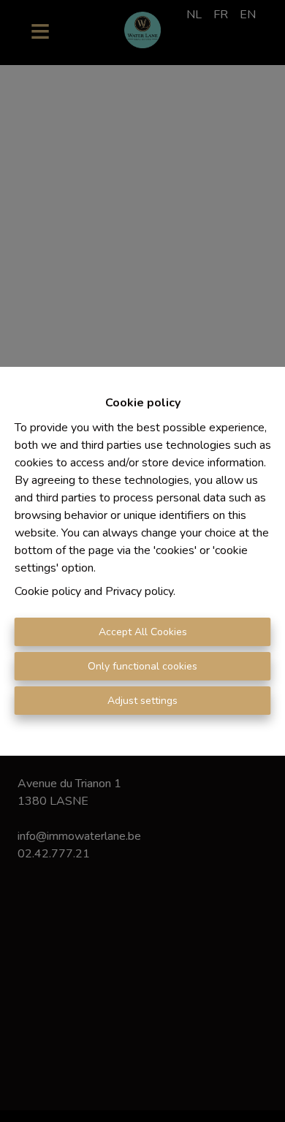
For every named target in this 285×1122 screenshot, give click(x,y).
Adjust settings (142, 701)
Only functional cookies (142, 666)
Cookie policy (48, 591)
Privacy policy (139, 591)
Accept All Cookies (143, 632)
